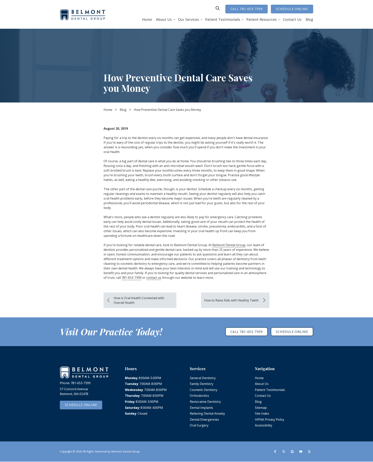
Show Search (217, 8)
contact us (153, 277)
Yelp (309, 451)
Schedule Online (292, 9)
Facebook (275, 451)
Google (292, 451)
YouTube (301, 451)
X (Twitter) (284, 451)
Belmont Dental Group (228, 245)
